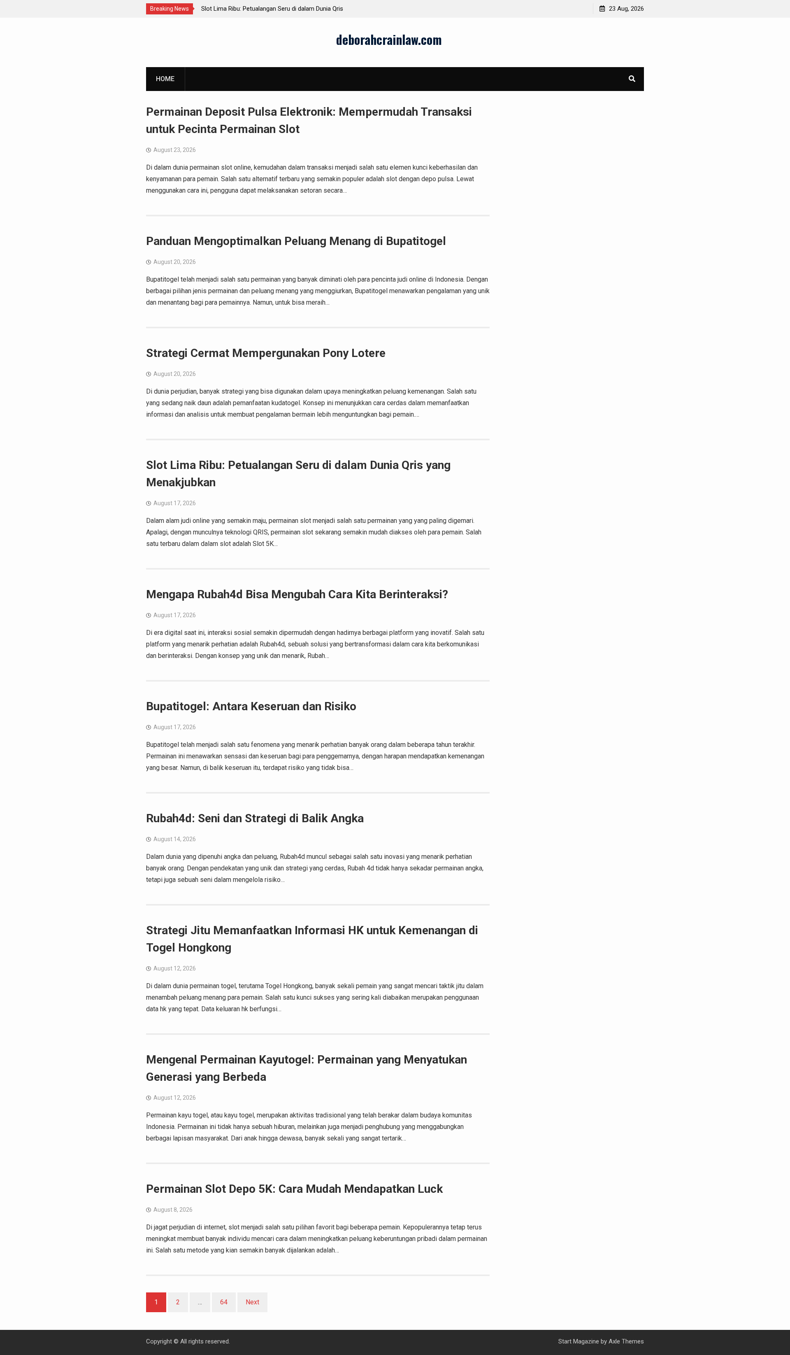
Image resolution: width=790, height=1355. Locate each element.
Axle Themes (626, 1341)
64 (224, 1302)
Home (165, 79)
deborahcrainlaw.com (389, 39)
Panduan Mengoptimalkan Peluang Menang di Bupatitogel (296, 241)
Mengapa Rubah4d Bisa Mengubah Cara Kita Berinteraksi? (297, 594)
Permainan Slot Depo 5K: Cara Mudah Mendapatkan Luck (294, 1189)
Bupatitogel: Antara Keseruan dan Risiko (251, 706)
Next (252, 1302)
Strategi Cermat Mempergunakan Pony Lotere (266, 353)
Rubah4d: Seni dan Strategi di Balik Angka (255, 818)
